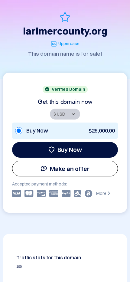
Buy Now (69, 149)
